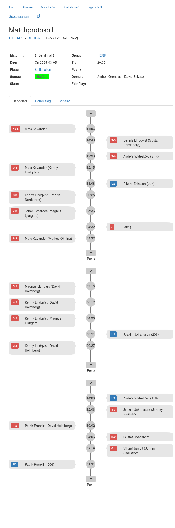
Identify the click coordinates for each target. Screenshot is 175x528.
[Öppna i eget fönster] (38, 16)
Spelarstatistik (19, 16)
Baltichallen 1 (44, 69)
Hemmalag (43, 101)
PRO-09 (16, 38)
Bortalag (65, 101)
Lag (12, 7)
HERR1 (102, 55)
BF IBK (33, 38)
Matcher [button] (47, 7)
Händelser (20, 101)
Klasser (27, 7)
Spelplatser (71, 7)
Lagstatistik (95, 7)
